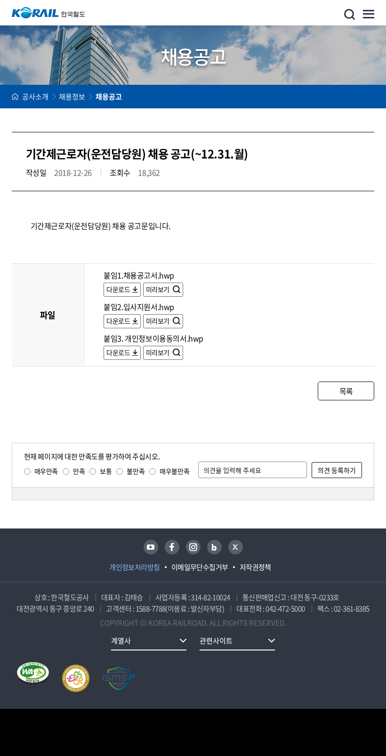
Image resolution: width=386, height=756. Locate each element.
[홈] (15, 96)
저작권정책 (255, 567)
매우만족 (46, 471)
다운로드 (118, 289)
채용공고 (109, 96)
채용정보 (72, 96)
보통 (106, 471)
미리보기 (158, 289)
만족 (79, 471)
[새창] (151, 547)
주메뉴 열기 (368, 14)
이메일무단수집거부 (199, 567)
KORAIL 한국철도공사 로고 (48, 12)
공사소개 (35, 96)
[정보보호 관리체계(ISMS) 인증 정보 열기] (118, 678)
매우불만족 (174, 471)
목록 (346, 391)
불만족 (136, 471)
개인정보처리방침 (134, 567)
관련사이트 (216, 640)
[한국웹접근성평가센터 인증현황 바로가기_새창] (32, 678)
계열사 (121, 640)
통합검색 (349, 14)
